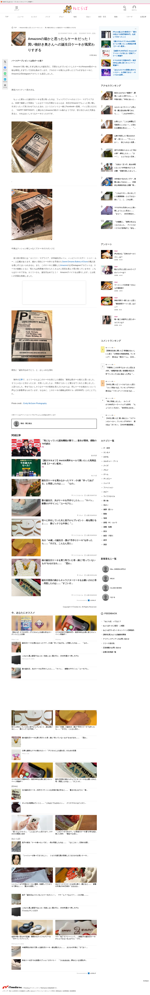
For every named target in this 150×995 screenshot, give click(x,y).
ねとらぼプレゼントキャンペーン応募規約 (117, 630)
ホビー (105, 492)
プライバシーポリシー (43, 991)
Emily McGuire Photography (35, 403)
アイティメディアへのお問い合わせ (115, 639)
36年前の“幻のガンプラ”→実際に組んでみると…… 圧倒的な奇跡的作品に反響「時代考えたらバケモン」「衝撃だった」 (125, 185)
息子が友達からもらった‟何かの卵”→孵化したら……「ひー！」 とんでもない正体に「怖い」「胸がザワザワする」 (125, 156)
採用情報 (66, 991)
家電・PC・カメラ (110, 522)
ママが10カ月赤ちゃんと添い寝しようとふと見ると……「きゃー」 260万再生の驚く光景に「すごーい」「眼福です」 (125, 214)
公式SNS (15, 991)
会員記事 (143, 17)
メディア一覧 (6, 991)
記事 (21, 380)
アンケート (106, 244)
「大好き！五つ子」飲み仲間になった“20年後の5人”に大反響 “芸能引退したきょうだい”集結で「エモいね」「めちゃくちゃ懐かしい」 (125, 170)
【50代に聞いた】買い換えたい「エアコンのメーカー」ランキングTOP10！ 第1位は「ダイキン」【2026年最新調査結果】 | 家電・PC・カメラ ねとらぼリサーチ (120, 424)
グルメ (61, 17)
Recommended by (82, 600)
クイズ (47, 17)
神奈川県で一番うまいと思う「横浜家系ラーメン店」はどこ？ (125, 303)
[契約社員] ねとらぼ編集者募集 (113, 634)
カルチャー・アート (110, 461)
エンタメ (34, 17)
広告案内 (22, 991)
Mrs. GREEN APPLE (118, 569)
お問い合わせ (30, 991)
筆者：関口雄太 (26, 423)
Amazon (63, 265)
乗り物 (105, 501)
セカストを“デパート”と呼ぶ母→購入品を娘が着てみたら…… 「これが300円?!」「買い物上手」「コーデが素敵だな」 (125, 113)
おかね (105, 457)
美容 (105, 544)
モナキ (112, 597)
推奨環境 (73, 991)
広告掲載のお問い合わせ (111, 648)
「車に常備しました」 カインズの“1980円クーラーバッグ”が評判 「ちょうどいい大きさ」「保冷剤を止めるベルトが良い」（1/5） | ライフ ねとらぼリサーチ (121, 407)
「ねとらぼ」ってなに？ (111, 621)
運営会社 (59, 991)
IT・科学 (106, 448)
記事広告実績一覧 (108, 652)
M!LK (112, 578)
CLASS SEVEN (116, 588)
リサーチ (129, 17)
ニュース (20, 17)
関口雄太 (94, 55)
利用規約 (146, 981)
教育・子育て (108, 536)
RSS (53, 991)
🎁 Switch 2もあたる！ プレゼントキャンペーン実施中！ (17, 1)
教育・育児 (102, 17)
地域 (75, 17)
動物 (115, 17)
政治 (105, 531)
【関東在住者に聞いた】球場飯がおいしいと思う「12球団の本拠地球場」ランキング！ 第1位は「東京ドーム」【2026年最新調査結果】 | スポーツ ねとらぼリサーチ (120, 357)
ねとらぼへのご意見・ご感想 (112, 626)
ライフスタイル (109, 496)
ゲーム (105, 474)
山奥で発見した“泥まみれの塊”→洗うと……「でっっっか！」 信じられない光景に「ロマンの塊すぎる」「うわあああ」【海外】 (125, 142)
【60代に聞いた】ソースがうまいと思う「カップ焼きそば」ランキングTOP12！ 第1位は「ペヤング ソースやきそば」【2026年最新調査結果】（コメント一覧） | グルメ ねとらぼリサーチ (121, 390)
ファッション (108, 487)
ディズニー (107, 479)
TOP (6, 17)
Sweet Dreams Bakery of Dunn (75, 262)
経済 (105, 540)
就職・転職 (107, 527)
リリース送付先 (107, 643)
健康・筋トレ (108, 509)
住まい (88, 17)
